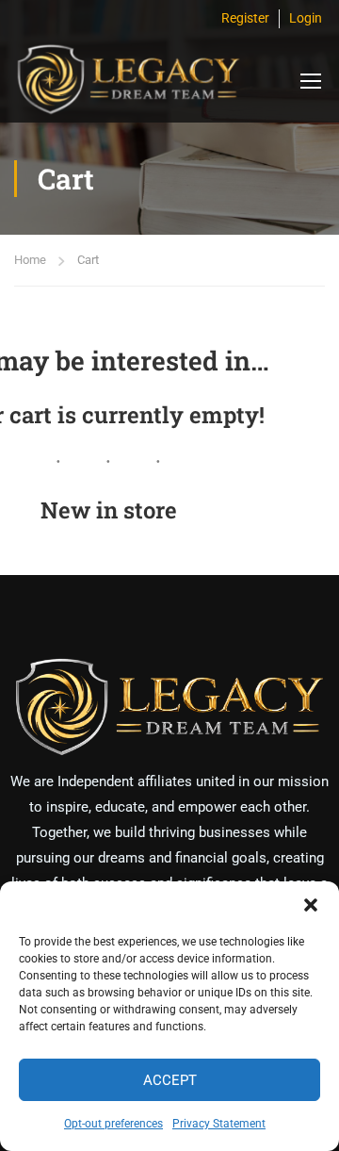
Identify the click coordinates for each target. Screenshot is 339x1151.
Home (30, 260)
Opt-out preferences (113, 1123)
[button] (310, 905)
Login (305, 17)
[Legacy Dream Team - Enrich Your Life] (127, 80)
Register (245, 17)
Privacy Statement (219, 1123)
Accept (170, 1080)
